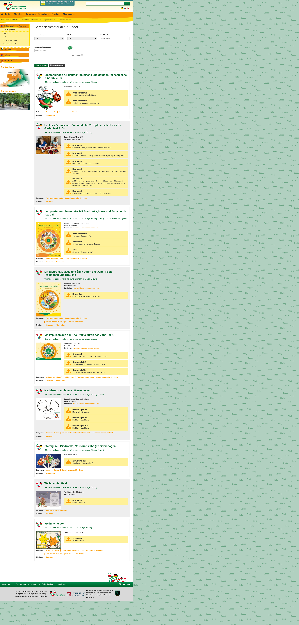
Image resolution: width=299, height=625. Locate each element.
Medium (70, 35)
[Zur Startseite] (14, 11)
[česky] (125, 8)
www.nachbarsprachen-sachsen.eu (86, 228)
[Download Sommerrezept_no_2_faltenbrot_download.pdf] (68, 156)
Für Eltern (7, 49)
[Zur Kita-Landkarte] (15, 78)
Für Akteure (8, 61)
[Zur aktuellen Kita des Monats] (15, 101)
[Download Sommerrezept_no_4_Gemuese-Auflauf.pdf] (68, 172)
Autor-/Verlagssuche (42, 47)
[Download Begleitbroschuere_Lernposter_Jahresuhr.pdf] (68, 244)
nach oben (62, 584)
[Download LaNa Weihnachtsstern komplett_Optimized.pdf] (68, 541)
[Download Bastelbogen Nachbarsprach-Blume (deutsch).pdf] (68, 412)
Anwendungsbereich (42, 35)
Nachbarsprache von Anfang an (15, 26)
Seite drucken (47, 584)
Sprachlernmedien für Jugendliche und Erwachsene (65, 322)
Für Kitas (7, 55)
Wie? (5, 37)
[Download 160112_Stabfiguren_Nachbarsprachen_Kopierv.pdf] (68, 463)
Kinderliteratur (51, 112)
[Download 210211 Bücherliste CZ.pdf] (68, 103)
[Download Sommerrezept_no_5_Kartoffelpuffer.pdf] (68, 183)
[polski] (128, 8)
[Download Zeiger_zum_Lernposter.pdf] (68, 252)
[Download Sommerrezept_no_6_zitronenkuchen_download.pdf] (68, 193)
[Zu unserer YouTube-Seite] (124, 584)
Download (49, 201)
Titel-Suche (104, 35)
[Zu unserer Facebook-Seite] (119, 584)
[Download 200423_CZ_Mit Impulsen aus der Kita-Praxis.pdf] (68, 364)
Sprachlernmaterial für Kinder (69, 112)
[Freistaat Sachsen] (117, 594)
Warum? (6, 33)
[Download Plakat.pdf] (68, 236)
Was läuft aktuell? (10, 44)
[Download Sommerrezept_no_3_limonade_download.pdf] (68, 164)
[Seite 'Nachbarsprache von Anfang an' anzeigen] (2, 14)
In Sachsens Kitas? (10, 40)
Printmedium (50, 115)
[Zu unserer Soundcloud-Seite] (128, 584)
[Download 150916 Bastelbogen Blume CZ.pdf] (68, 428)
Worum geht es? (9, 30)
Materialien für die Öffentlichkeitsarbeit (76, 433)
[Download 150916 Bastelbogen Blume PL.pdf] (68, 420)
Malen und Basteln (52, 433)
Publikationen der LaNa (54, 198)
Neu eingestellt (77, 55)
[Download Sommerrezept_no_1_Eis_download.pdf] (68, 148)
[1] (127, 3)
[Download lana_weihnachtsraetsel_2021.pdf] (68, 503)
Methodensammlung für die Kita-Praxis (60, 377)
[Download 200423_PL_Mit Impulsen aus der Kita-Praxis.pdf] (68, 372)
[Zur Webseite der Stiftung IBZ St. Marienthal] (75, 594)
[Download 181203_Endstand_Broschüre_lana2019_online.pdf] (68, 296)
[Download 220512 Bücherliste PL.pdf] (68, 95)
